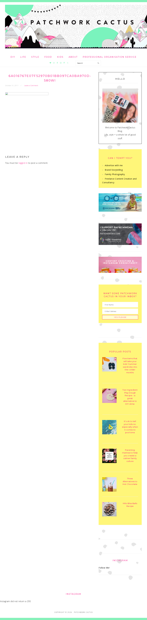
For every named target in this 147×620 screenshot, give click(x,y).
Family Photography (115, 174)
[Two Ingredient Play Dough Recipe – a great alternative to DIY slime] (109, 396)
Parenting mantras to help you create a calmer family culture (130, 455)
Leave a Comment (31, 85)
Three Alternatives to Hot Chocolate (130, 481)
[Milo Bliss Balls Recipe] (109, 509)
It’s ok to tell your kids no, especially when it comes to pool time (130, 427)
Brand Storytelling (114, 169)
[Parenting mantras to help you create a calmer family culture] (109, 456)
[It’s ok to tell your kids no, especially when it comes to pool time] (109, 427)
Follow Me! (104, 567)
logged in (23, 163)
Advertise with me (114, 165)
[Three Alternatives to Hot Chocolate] (109, 485)
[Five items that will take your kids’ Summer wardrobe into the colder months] (109, 364)
